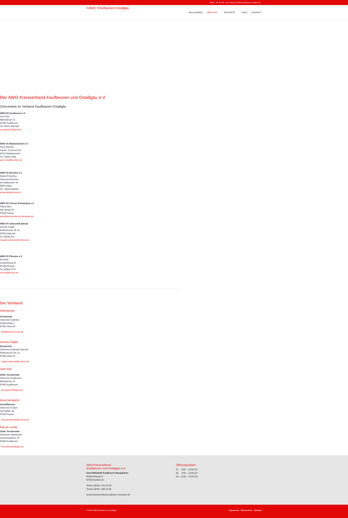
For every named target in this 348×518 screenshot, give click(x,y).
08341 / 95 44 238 (217, 3)
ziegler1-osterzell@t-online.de (14, 240)
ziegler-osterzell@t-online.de (15, 361)
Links (244, 12)
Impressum (234, 510)
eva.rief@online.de (9, 273)
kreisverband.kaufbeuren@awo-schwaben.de (242, 3)
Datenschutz (246, 510)
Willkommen (196, 12)
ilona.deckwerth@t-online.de (15, 420)
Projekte (229, 12)
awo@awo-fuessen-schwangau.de (16, 216)
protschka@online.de (10, 192)
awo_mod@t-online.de (11, 160)
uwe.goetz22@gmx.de (11, 129)
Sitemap (258, 510)
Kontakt (256, 12)
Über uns (212, 12)
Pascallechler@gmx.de (12, 446)
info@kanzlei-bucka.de (12, 332)
